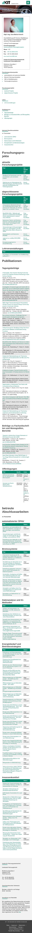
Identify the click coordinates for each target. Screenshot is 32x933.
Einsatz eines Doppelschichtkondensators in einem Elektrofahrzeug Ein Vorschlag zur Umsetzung (12, 742)
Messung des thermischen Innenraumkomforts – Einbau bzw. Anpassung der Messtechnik (12, 834)
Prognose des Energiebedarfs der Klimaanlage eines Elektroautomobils (12, 661)
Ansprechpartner (26, 170)
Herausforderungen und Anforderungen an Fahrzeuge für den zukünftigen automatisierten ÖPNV (12, 535)
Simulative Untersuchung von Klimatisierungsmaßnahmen (11, 789)
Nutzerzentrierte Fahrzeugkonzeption (14, 47)
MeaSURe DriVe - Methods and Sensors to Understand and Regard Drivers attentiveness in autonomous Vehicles (12, 215)
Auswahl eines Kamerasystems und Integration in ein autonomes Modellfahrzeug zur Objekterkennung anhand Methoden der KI (12, 621)
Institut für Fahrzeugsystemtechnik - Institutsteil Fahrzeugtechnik (15, 3)
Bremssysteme (8, 138)
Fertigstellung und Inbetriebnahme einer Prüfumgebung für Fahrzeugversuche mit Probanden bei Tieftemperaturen (12, 806)
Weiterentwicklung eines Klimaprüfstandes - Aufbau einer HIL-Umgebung (12, 818)
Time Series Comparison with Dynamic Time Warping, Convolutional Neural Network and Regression (16, 398)
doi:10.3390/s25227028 (9, 453)
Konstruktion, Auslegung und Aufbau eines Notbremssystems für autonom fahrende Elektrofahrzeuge (12, 576)
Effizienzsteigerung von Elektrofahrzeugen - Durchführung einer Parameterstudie (12, 679)
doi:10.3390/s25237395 (9, 442)
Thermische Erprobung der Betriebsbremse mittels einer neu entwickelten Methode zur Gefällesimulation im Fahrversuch (12, 557)
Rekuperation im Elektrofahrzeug (11, 762)
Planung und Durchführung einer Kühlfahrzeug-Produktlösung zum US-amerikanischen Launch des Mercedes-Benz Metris (12, 672)
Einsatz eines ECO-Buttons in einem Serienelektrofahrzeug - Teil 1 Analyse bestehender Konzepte (12, 723)
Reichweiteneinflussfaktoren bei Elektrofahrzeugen (11, 759)
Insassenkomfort (8, 144)
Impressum (14, 925)
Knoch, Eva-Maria (26, 179)
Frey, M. (26, 474)
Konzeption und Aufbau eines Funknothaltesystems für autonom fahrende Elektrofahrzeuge (12, 589)
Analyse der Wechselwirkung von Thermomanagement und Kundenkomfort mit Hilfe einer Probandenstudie (16, 357)
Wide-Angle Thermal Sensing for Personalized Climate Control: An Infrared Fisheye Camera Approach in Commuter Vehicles (16, 304)
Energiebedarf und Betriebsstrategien (14, 142)
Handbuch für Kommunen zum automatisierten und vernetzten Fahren (12, 177)
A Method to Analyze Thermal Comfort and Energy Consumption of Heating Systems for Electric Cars (16, 372)
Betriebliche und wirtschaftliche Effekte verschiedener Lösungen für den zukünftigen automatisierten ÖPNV (12, 529)
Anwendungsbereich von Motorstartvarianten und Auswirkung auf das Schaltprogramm (12, 701)
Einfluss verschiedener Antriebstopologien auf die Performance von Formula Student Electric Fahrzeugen (12, 748)
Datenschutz (22, 925)
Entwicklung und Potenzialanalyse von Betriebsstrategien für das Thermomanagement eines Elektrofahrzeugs (12, 654)
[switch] (21, 3)
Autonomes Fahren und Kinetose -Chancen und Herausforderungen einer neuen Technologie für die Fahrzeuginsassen (12, 222)
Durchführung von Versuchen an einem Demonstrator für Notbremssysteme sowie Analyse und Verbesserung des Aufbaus (12, 564)
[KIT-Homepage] (6, 2)
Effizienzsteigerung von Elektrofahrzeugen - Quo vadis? (12, 683)
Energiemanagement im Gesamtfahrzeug (9, 242)
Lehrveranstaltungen (9, 102)
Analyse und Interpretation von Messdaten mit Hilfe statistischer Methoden (11, 610)
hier (20, 912)
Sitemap (20, 927)
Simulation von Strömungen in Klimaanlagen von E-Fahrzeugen (12, 839)
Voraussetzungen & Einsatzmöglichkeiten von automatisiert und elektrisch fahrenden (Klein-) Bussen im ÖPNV (12, 229)
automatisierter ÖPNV (10, 136)
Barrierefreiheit (12, 927)
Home (7, 925)
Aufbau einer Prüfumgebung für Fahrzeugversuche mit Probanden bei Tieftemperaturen (12, 823)
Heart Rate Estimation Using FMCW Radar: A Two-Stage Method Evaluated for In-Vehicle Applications (16, 457)
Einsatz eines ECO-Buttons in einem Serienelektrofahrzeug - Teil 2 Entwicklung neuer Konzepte (12, 717)
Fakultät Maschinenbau (14, 930)
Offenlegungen (8, 118)
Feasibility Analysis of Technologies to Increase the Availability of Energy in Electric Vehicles (12, 754)
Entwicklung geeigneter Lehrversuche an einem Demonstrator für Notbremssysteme (12, 570)
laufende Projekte (9, 91)
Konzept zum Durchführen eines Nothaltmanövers (8, 484)
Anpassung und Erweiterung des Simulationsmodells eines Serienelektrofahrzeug (12, 728)
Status (25, 524)
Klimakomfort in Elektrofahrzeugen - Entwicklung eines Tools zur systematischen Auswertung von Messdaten (12, 799)
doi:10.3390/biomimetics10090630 (12, 463)
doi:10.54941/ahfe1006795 (10, 300)
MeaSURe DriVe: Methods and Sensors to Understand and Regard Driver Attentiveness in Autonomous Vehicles (16, 343)
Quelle (18, 472)
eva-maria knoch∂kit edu (10, 56)
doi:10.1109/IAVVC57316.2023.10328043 (14, 339)
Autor (25, 472)
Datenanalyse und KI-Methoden (12, 140)
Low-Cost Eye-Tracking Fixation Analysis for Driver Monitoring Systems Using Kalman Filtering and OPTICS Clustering (16, 446)
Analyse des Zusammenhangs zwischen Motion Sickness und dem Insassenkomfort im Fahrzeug (12, 785)
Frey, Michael (26, 176)
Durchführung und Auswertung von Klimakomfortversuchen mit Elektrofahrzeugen (12, 812)
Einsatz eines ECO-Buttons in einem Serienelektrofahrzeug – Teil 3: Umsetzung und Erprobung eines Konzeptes (12, 707)
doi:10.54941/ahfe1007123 (10, 284)
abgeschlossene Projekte (11, 93)
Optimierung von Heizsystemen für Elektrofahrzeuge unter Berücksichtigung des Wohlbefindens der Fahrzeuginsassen (12, 184)
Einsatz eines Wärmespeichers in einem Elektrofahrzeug (12, 712)
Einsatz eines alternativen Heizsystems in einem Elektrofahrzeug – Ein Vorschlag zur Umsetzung (12, 829)
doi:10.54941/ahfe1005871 (15, 313)
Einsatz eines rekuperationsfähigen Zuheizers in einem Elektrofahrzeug (12, 733)
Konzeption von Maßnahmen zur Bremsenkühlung (11, 594)
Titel (4, 168)
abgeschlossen (26, 528)
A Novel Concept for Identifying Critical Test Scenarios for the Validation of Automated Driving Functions (16, 329)
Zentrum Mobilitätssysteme (16, 929)
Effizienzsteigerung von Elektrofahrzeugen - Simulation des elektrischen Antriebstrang (12, 695)
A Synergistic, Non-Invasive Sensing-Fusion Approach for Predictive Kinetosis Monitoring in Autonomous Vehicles (16, 274)
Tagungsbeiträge (8, 112)
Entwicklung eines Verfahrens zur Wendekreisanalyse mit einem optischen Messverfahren (12, 615)
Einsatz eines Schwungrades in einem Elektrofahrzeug (12, 737)
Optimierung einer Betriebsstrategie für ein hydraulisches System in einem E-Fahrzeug (12, 666)
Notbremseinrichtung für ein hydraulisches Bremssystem (8, 476)
